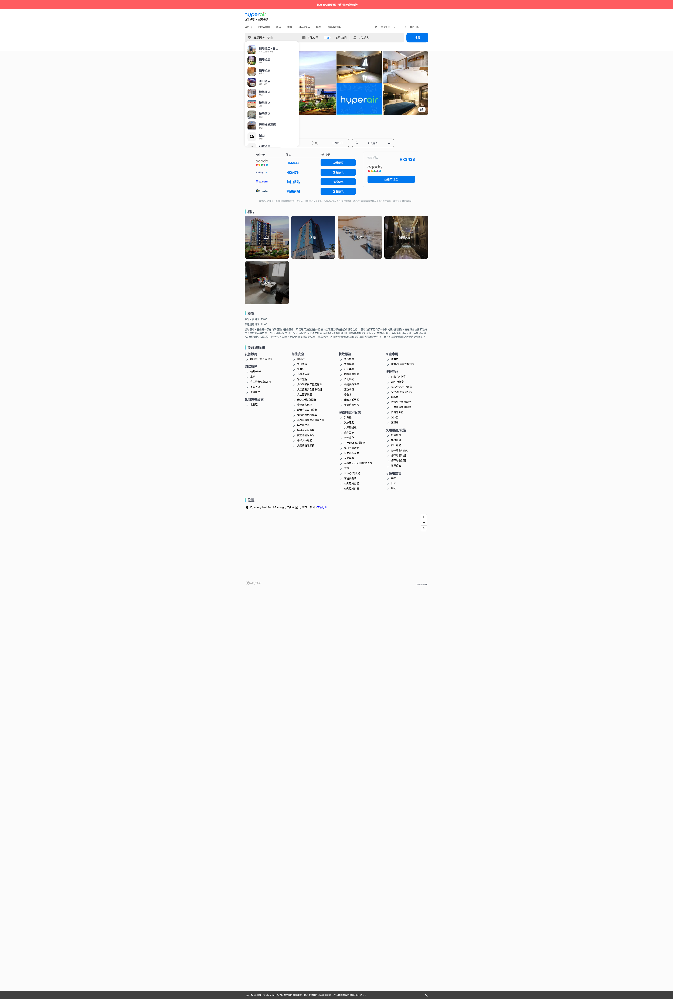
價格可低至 (391, 179)
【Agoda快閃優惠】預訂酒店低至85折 (337, 4)
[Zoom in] (424, 517)
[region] (336, 549)
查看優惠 (338, 163)
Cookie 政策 (358, 994)
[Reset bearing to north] (424, 528)
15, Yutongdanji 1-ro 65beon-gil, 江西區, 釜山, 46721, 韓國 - (288, 507)
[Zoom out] (424, 522)
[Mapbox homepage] (253, 583)
